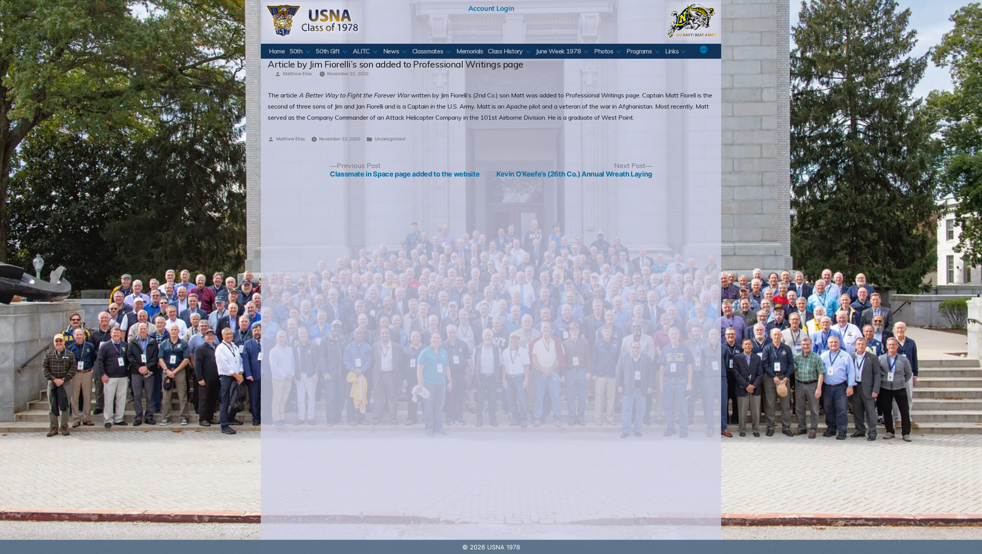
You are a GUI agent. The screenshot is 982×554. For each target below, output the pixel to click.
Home (277, 51)
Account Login (491, 8)
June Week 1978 (558, 51)
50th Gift (327, 51)
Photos (603, 51)
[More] (703, 50)
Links (672, 51)
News (391, 51)
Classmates (427, 51)
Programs (639, 51)
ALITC (361, 51)
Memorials (469, 51)
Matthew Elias (297, 73)
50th (296, 51)
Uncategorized (390, 139)
